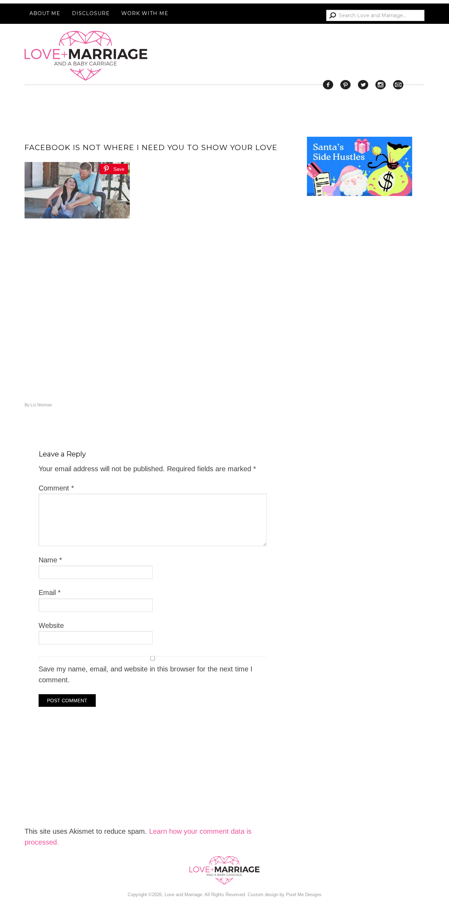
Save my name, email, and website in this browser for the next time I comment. (146, 674)
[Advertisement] (359, 483)
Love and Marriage (86, 56)
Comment (56, 488)
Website (51, 625)
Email (50, 592)
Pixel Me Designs (304, 894)
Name (50, 560)
